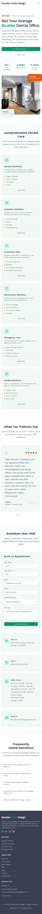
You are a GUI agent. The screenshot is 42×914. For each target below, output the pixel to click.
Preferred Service (10, 597)
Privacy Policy (6, 876)
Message (7, 607)
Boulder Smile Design (14, 3)
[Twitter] (6, 831)
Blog (3, 870)
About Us (5, 859)
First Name (8, 562)
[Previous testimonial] (30, 503)
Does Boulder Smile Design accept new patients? (17, 766)
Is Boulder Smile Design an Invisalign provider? (15, 783)
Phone (6, 588)
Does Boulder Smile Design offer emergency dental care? (18, 792)
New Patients (6, 864)
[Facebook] (3, 831)
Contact (4, 873)
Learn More (21, 55)
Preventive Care (7, 846)
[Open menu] (38, 3)
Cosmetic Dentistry (8, 844)
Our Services (6, 862)
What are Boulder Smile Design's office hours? (16, 774)
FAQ (3, 867)
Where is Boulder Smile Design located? (17, 800)
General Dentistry (7, 841)
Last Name (8, 570)
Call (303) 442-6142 (19, 49)
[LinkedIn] (14, 831)
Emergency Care (7, 849)
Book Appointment (21, 624)
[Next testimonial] (35, 503)
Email (6, 579)
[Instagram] (10, 831)
